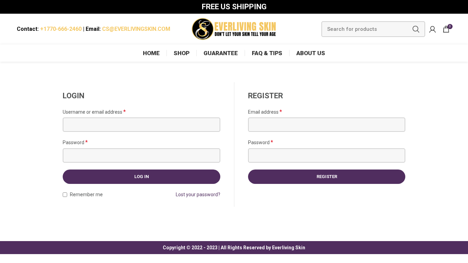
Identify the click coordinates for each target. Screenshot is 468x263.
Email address (265, 112)
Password (75, 142)
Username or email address (94, 112)
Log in (141, 176)
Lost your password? (198, 194)
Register (327, 176)
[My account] (432, 29)
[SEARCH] (415, 29)
